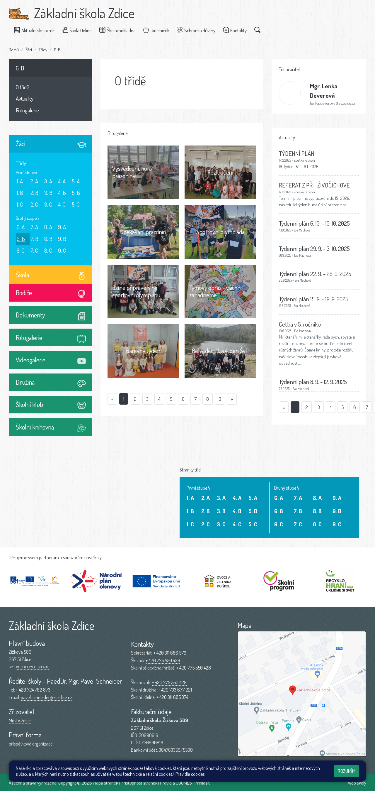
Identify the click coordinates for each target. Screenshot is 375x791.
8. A (48, 227)
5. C (76, 204)
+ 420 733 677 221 (175, 690)
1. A (20, 181)
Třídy (43, 49)
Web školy (357, 783)
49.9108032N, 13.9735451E (32, 667)
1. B (20, 192)
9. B (62, 238)
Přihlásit (202, 783)
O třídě (22, 87)
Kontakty (238, 30)
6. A (21, 227)
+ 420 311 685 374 (172, 697)
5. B (76, 192)
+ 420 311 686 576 (170, 653)
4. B (62, 192)
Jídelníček (160, 30)
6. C (21, 250)
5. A (76, 181)
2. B (34, 192)
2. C (34, 204)
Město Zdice (20, 720)
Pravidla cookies (189, 774)
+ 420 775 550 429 (169, 682)
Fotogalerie (27, 110)
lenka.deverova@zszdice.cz (332, 103)
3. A (48, 181)
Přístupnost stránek (139, 783)
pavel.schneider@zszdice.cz (46, 697)
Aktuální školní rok (37, 30)
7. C (34, 250)
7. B (34, 238)
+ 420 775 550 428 (163, 660)
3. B (48, 192)
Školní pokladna (121, 30)
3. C (48, 204)
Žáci (28, 49)
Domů (14, 49)
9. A (62, 227)
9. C (62, 250)
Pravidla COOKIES (176, 783)
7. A (34, 227)
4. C (62, 204)
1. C (20, 204)
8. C (48, 250)
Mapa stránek (105, 783)
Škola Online (80, 30)
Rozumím (346, 771)
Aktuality (24, 98)
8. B (48, 238)
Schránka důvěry (199, 30)
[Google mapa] (302, 694)
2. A (34, 181)
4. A (62, 181)
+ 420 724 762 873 (33, 690)
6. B (57, 49)
